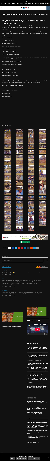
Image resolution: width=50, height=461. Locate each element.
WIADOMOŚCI (4, 3)
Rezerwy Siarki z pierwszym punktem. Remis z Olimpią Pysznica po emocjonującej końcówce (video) (37, 432)
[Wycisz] (44, 334)
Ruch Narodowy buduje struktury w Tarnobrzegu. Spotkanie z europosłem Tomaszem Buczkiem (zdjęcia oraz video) (37, 426)
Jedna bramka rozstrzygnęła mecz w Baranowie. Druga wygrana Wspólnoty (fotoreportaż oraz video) (37, 374)
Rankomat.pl (29, 447)
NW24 (4, 17)
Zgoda (12, 458)
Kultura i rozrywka (14, 4)
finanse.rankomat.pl (17, 326)
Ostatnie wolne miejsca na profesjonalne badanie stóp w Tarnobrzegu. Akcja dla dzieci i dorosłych (37, 403)
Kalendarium (20, 3)
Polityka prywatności (34, 458)
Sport (9, 3)
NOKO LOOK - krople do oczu (33, 442)
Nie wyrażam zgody (21, 458)
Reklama (42, 3)
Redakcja (47, 3)
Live (33, 3)
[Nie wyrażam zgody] (48, 457)
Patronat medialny (37, 4)
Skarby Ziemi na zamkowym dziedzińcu (35, 418)
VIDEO (29, 3)
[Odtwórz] (28, 334)
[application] (37, 329)
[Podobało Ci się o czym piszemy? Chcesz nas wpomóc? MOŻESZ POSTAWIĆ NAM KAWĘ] (25, 243)
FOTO (25, 3)
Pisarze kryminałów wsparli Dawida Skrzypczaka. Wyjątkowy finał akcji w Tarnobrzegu (35, 414)
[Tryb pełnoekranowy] (46, 334)
